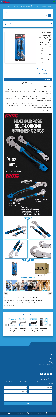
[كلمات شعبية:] (49, 15)
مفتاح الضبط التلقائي (9, 300)
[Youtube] (45, 374)
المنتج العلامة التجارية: (48, 45)
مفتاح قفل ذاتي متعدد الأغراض (21, 302)
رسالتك (44, 69)
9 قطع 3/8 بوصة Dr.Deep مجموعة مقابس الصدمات (23, 329)
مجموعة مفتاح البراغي (35, 302)
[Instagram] (41, 374)
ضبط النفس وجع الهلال (37, 300)
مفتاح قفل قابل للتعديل (10, 305)
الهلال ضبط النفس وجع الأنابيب (23, 300)
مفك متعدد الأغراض (9, 297)
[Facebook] (51, 374)
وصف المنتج (47, 79)
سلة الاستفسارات (44, 73)
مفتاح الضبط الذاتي (35, 297)
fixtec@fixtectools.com (44, 364)
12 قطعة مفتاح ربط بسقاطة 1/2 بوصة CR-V (33, 329)
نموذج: (49, 42)
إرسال (28, 403)
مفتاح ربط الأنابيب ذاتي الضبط (22, 297)
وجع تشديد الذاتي (8, 302)
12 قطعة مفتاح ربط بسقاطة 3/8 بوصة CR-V (43, 329)
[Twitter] (48, 374)
